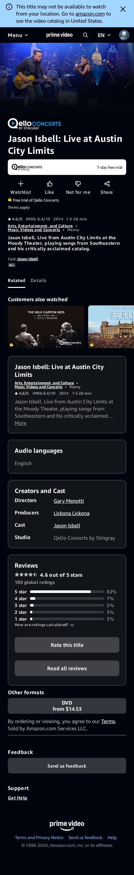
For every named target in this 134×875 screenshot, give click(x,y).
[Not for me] (78, 183)
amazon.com (90, 13)
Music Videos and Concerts (34, 229)
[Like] (49, 183)
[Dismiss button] (123, 9)
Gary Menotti (69, 501)
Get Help (17, 797)
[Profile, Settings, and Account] (124, 35)
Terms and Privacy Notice (39, 837)
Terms (108, 721)
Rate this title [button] (67, 645)
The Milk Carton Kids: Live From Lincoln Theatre (46, 326)
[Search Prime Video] (85, 35)
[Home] (60, 35)
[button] (44, 625)
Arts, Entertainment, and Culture (40, 225)
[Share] (107, 183)
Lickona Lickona (71, 513)
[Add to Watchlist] (20, 183)
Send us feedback (85, 837)
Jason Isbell (27, 258)
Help (112, 837)
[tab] (16, 280)
